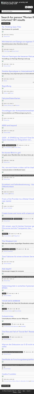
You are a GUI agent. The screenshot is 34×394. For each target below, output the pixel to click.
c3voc (19, 392)
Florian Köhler (18, 311)
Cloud (4, 293)
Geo (4, 145)
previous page (5, 23)
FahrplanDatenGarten (11, 98)
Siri (5, 381)
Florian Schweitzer (8, 251)
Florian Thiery (17, 147)
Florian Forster (7, 354)
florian (5, 80)
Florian (11, 93)
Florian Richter (7, 236)
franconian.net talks (7, 219)
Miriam (6, 93)
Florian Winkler (7, 263)
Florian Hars (7, 162)
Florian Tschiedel (8, 208)
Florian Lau (6, 120)
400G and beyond (9, 126)
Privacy (14, 392)
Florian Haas (7, 179)
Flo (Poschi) (7, 326)
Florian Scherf (15, 51)
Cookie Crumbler (9, 374)
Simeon (17, 105)
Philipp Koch (17, 236)
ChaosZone (5, 337)
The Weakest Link (9, 241)
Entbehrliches (7, 316)
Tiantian (6, 193)
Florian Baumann (14, 326)
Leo (12, 105)
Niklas (13, 381)
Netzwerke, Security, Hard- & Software (12, 352)
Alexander (23, 381)
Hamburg (12, 249)
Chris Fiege (7, 51)
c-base (4, 309)
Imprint (28, 391)
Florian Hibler (7, 132)
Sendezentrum (6, 324)
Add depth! (7, 269)
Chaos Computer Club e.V (10, 391)
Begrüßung (6, 86)
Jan (7, 381)
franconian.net (18, 219)
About (19, 391)
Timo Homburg (8, 147)
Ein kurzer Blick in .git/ (11, 153)
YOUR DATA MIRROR (11, 301)
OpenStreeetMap (11, 145)
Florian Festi (7, 36)
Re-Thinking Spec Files (11, 27)
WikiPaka (5, 233)
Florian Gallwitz (7, 339)
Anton (5, 105)
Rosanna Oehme (8, 311)
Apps (24, 391)
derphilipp (23, 326)
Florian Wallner (7, 295)
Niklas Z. (18, 381)
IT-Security (5, 249)
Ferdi (27, 381)
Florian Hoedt (7, 368)
